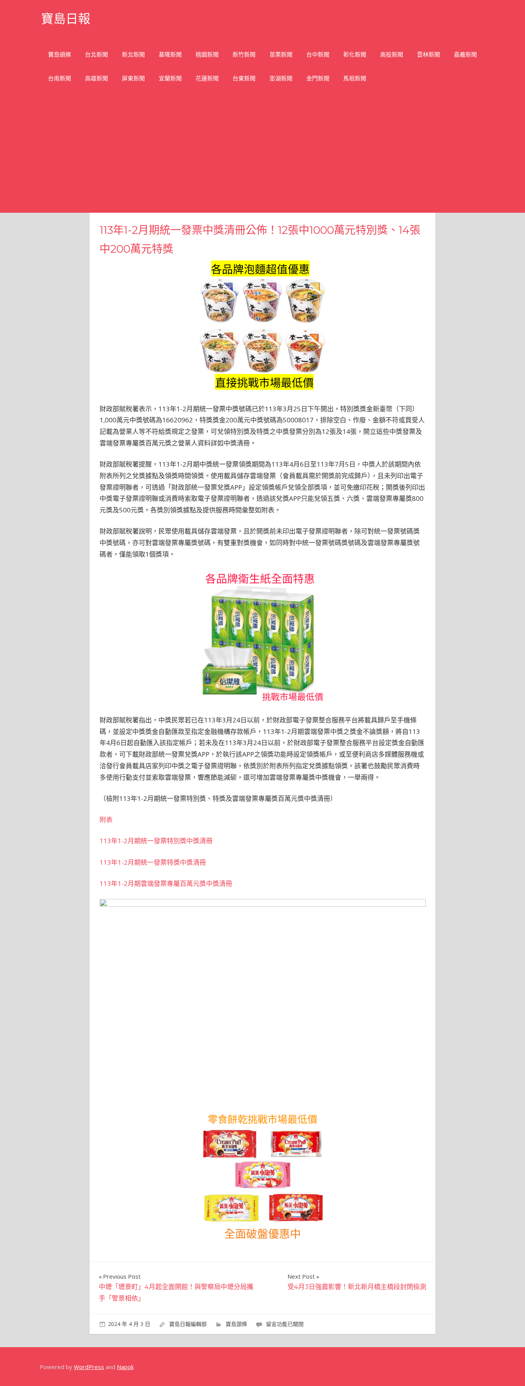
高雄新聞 (96, 78)
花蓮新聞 (207, 78)
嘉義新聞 (465, 54)
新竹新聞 (244, 54)
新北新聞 (133, 54)
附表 (106, 819)
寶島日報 (65, 18)
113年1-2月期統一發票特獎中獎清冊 (153, 862)
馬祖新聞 (354, 78)
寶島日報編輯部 (188, 1324)
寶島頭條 (59, 54)
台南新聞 (59, 78)
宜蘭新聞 (170, 78)
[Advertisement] (262, 155)
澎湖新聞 (280, 78)
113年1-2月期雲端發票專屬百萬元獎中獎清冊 (166, 883)
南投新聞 (391, 54)
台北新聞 (96, 54)
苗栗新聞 (280, 54)
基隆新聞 (170, 54)
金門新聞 (317, 78)
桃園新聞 (207, 54)
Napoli (125, 1367)
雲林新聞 (428, 54)
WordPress (89, 1367)
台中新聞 (317, 54)
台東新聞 (244, 78)
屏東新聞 (133, 78)
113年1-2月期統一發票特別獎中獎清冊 (156, 840)
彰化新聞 (354, 54)
